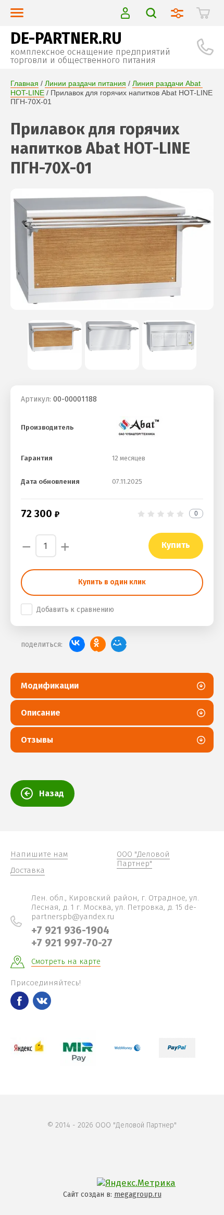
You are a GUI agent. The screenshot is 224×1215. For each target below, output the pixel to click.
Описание (40, 713)
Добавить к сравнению (75, 609)
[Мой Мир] (119, 644)
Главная (24, 83)
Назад (51, 793)
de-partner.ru (66, 38)
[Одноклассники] (98, 644)
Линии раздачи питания (85, 83)
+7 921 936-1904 (70, 930)
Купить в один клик (112, 582)
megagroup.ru (137, 1194)
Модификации (50, 686)
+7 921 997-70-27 (72, 942)
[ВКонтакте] (77, 644)
